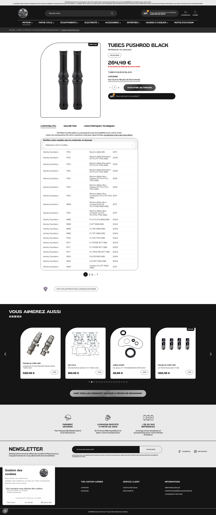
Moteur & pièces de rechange (124, 80)
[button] (27, 24)
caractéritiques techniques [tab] (99, 126)
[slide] (89, 382)
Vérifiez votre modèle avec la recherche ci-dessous (67, 140)
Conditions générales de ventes (178, 491)
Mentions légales (172, 487)
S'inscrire (150, 449)
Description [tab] (70, 126)
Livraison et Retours (173, 494)
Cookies (125, 512)
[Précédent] (5, 354)
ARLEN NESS (114, 55)
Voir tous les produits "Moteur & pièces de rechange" (108, 393)
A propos (84, 487)
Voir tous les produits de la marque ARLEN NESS (76, 289)
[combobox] (89, 145)
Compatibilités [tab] (48, 126)
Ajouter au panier (139, 87)
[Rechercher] (112, 13)
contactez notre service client (118, 135)
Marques (85, 491)
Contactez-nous (130, 487)
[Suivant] (210, 354)
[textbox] (89, 145)
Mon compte (128, 491)
